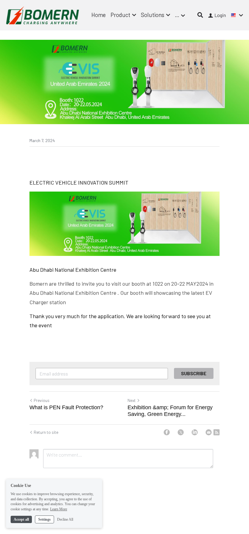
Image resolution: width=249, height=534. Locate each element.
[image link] (42, 14)
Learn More (58, 509)
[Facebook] (167, 432)
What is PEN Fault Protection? (66, 407)
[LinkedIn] (195, 432)
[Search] (200, 15)
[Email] (209, 432)
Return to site (46, 432)
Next (132, 400)
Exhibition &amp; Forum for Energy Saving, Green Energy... (170, 410)
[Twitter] (181, 432)
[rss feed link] (216, 432)
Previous (41, 400)
